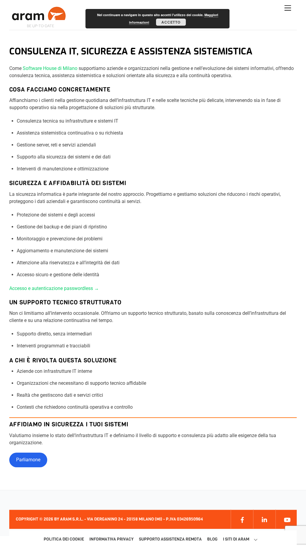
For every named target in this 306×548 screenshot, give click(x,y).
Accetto (170, 22)
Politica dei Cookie (64, 539)
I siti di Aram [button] (236, 539)
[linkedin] (263, 518)
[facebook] (241, 518)
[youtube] (286, 518)
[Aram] (39, 18)
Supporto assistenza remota (170, 539)
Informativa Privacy (111, 539)
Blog (212, 539)
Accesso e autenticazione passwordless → (54, 288)
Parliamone (28, 459)
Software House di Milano (50, 68)
